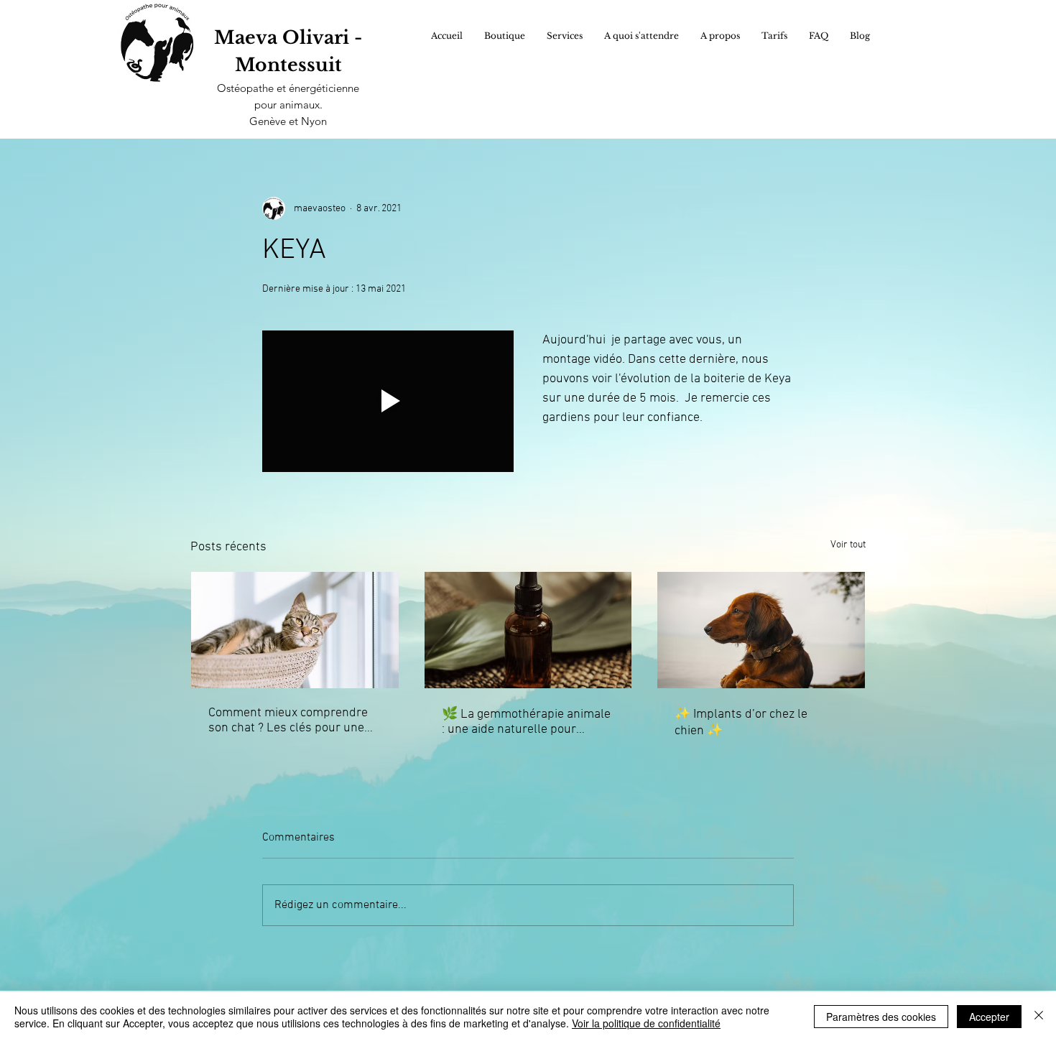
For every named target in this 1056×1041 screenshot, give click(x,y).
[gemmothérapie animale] (528, 630)
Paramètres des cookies (881, 1016)
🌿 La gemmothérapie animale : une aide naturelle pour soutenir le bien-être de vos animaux (526, 722)
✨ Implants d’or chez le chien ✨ (741, 723)
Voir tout (848, 545)
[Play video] (388, 401)
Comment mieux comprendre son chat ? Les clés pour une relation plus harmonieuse (288, 720)
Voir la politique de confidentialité (646, 1023)
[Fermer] (1038, 1017)
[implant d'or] (761, 630)
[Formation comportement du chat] (295, 630)
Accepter (989, 1016)
